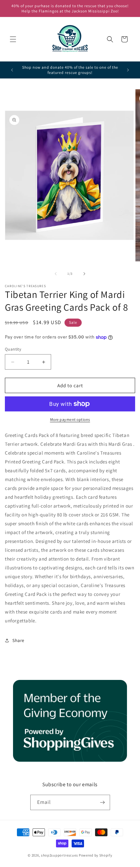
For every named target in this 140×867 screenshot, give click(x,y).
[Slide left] (56, 274)
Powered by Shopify (95, 855)
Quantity (13, 349)
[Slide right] (84, 274)
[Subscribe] (102, 802)
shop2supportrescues (59, 855)
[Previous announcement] (12, 70)
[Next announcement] (128, 70)
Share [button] (18, 640)
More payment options (70, 419)
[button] (13, 39)
